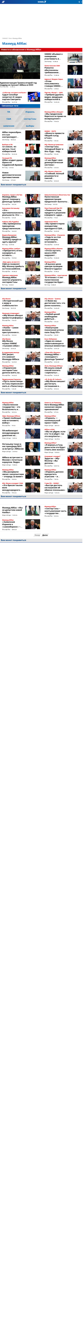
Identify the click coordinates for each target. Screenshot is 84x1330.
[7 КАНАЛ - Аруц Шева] (42, 2)
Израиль (30, 112)
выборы (30, 126)
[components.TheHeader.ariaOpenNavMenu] (13, 2)
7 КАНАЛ (5, 38)
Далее (45, 535)
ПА (8, 112)
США (8, 119)
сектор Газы (30, 119)
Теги (10, 38)
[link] (20, 71)
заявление (8, 126)
